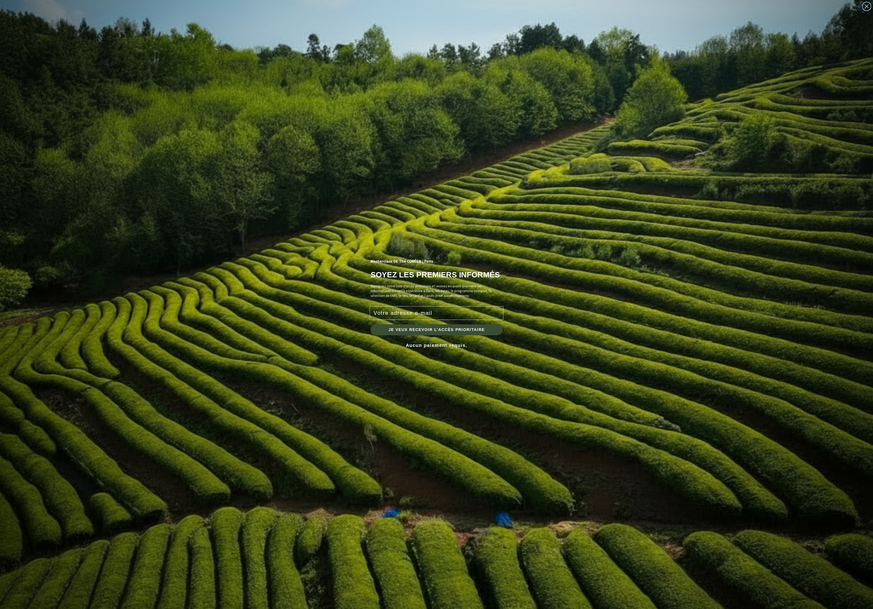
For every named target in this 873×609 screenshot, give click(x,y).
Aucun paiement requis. (436, 345)
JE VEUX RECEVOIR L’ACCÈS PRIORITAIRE (437, 330)
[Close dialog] (867, 6)
